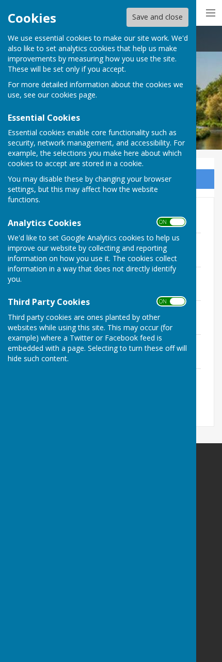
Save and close (157, 17)
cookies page (73, 95)
